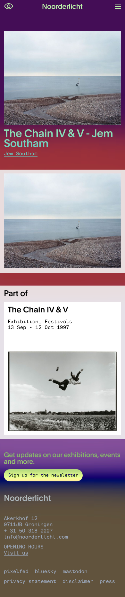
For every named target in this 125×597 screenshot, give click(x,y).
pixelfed (16, 571)
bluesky (45, 571)
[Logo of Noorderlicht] (62, 6)
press (107, 581)
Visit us (16, 553)
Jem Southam (21, 153)
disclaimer (78, 581)
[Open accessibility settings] (8, 6)
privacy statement (30, 581)
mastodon (75, 571)
